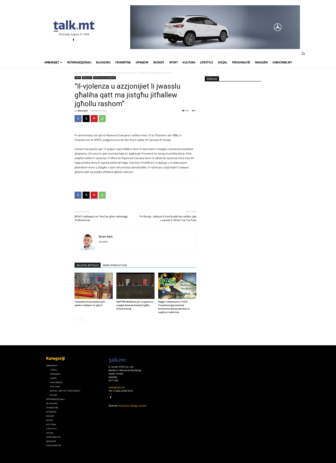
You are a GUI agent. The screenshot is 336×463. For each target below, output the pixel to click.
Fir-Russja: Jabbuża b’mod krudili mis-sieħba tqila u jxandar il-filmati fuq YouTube (168, 218)
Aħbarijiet (87, 77)
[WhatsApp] (102, 118)
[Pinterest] (94, 118)
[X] (86, 118)
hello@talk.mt (116, 387)
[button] (303, 53)
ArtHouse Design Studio (132, 405)
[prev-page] (77, 319)
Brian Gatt (83, 110)
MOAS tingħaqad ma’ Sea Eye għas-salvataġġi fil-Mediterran (101, 218)
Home (77, 72)
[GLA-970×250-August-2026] (215, 27)
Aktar (86, 72)
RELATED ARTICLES (88, 265)
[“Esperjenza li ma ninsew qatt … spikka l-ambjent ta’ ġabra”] (94, 286)
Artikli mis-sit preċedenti (104, 77)
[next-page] (82, 319)
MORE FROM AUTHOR (115, 265)
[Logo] (74, 26)
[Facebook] (73, 40)
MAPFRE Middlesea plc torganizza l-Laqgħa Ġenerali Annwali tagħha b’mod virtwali (135, 305)
